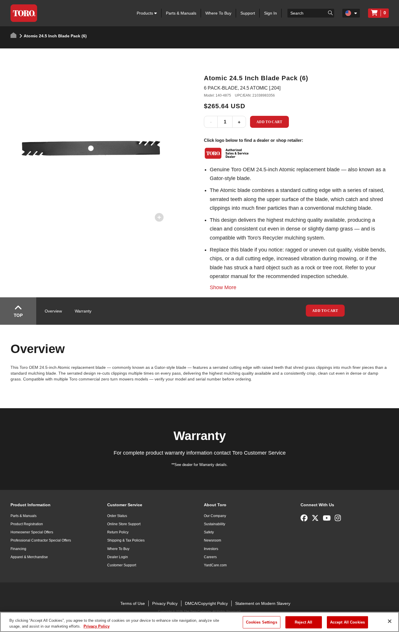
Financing (18, 549)
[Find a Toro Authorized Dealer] (227, 153)
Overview (53, 311)
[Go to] (330, 12)
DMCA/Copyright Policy (206, 603)
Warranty (83, 311)
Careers (210, 557)
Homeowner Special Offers (32, 532)
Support (247, 13)
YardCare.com (215, 565)
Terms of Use (132, 603)
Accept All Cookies (347, 622)
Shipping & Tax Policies (126, 540)
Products (145, 13)
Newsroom (212, 540)
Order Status (117, 516)
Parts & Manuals (181, 13)
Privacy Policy (165, 603)
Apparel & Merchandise (29, 557)
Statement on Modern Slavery (262, 603)
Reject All (303, 622)
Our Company (215, 516)
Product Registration (27, 524)
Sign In (270, 13)
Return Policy (118, 532)
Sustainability (214, 524)
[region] (199, 622)
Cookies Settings (261, 622)
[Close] (389, 621)
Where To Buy (218, 13)
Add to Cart (269, 122)
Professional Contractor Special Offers (41, 540)
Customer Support (121, 565)
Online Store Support (123, 524)
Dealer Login (117, 557)
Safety (209, 532)
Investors (211, 549)
